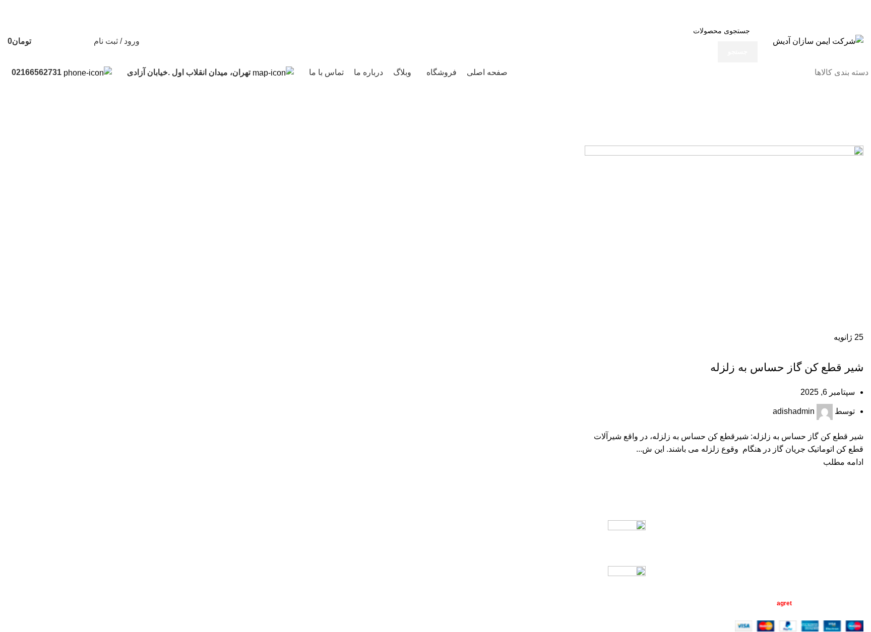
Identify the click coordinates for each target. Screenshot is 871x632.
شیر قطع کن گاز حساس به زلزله (783, 350)
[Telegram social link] (694, 10)
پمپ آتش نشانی (573, 525)
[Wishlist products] (80, 41)
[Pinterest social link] (717, 10)
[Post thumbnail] (627, 535)
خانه (856, 118)
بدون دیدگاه (532, 541)
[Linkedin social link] (705, 10)
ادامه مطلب (843, 462)
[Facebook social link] (740, 10)
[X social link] (728, 10)
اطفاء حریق (843, 350)
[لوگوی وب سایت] (818, 40)
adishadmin (794, 411)
